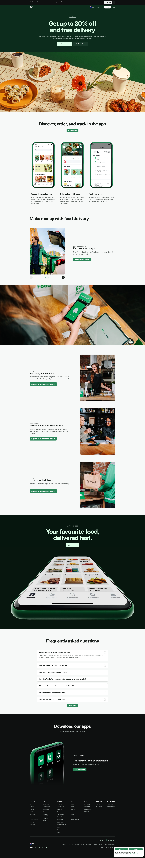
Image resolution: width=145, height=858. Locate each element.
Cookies (95, 844)
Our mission (110, 804)
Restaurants (74, 817)
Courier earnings (47, 811)
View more (72, 706)
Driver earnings (47, 806)
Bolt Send (32, 824)
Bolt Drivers (46, 804)
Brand (58, 832)
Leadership (60, 809)
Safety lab (86, 811)
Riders (72, 804)
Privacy (82, 844)
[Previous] (31, 277)
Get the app (64, 44)
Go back (109, 2)
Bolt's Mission (60, 806)
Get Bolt (102, 840)
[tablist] (79, 755)
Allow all (121, 849)
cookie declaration (133, 853)
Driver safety (87, 806)
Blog (58, 827)
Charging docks (111, 806)
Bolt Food (32, 814)
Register (107, 7)
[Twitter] (39, 847)
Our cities (98, 804)
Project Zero (60, 817)
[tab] (75, 755)
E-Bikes (32, 809)
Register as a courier (82, 259)
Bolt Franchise (46, 821)
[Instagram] (43, 847)
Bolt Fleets (45, 818)
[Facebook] (36, 847)
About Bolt (59, 804)
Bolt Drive (32, 811)
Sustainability (60, 814)
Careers (59, 811)
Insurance (88, 844)
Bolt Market (33, 817)
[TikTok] (50, 847)
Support (99, 7)
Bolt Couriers (46, 809)
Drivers (72, 806)
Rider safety (87, 804)
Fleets (72, 814)
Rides (31, 804)
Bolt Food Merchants (45, 815)
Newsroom (60, 829)
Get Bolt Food (72, 545)
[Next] (63, 277)
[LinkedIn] (46, 847)
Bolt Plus (32, 822)
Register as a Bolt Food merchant (43, 384)
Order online (80, 44)
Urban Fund (60, 822)
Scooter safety (87, 809)
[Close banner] (114, 2)
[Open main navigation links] (114, 7)
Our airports (99, 806)
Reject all (136, 849)
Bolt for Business (34, 819)
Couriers (73, 811)
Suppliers (64, 844)
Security (100, 844)
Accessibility (60, 819)
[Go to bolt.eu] (31, 7)
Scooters (32, 806)
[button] (105, 652)
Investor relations (61, 824)
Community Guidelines (109, 844)
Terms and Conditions (73, 844)
